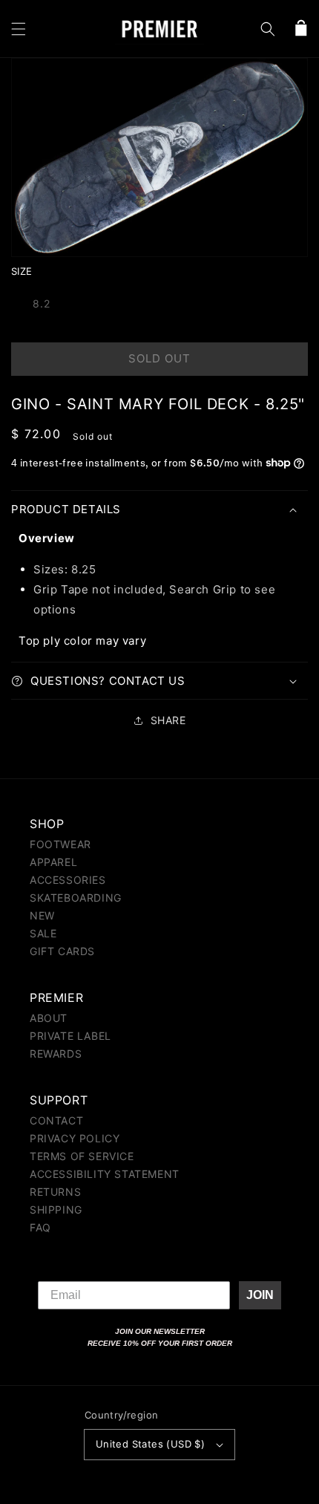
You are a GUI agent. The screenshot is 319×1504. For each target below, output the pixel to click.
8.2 (41, 303)
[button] (18, 29)
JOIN (260, 1295)
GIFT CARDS (62, 951)
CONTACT (56, 1120)
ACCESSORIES (68, 879)
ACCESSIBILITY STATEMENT (105, 1174)
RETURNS (55, 1191)
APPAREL (53, 862)
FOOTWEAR (60, 844)
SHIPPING (56, 1209)
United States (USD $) (150, 1444)
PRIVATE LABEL (70, 1035)
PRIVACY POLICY (74, 1138)
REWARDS (56, 1053)
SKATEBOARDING (76, 897)
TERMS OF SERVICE (82, 1156)
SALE (43, 933)
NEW (42, 915)
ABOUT (49, 1018)
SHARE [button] (168, 720)
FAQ (40, 1227)
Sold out (159, 358)
